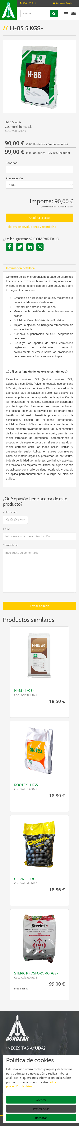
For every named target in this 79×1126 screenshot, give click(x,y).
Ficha (24, 680)
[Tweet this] (19, 247)
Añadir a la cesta (39, 218)
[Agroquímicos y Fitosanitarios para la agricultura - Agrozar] (8, 10)
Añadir (54, 680)
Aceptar (41, 1100)
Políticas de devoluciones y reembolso (31, 227)
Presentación (14, 178)
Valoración (9, 512)
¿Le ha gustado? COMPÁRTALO (31, 239)
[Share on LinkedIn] (29, 247)
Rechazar (41, 1118)
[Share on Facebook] (9, 247)
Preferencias (41, 1109)
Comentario (10, 545)
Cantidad (11, 163)
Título (6, 529)
